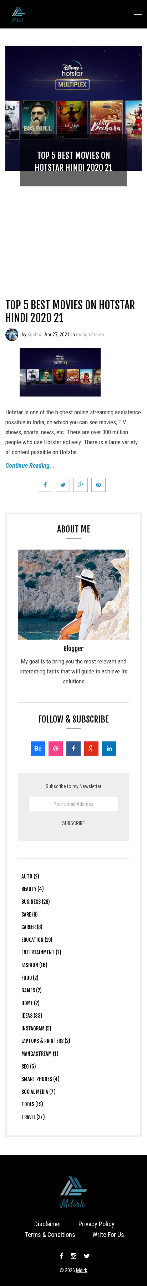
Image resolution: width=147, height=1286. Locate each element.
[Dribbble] (56, 748)
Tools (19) (32, 1104)
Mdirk (81, 1270)
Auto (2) (30, 876)
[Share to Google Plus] (81, 485)
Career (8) (31, 927)
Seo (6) (28, 1067)
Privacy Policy (96, 1224)
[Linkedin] (109, 748)
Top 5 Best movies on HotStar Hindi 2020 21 (70, 312)
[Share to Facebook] (45, 485)
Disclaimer (47, 1224)
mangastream (90, 334)
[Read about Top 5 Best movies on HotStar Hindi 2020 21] (11, 334)
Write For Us (108, 1234)
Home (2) (30, 1003)
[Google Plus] (91, 748)
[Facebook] (73, 748)
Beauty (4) (32, 889)
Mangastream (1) (40, 1054)
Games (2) (31, 990)
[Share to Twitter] (63, 485)
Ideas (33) (31, 1016)
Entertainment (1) (41, 952)
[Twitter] (86, 1256)
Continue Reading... (30, 465)
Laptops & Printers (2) (45, 1041)
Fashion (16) (34, 965)
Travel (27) (33, 1117)
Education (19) (36, 940)
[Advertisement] (73, 224)
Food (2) (30, 978)
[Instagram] (73, 1256)
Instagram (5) (36, 1028)
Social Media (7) (38, 1092)
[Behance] (38, 748)
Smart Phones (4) (40, 1079)
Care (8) (29, 915)
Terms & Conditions (50, 1234)
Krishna (34, 334)
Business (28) (35, 902)
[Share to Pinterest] (98, 485)
